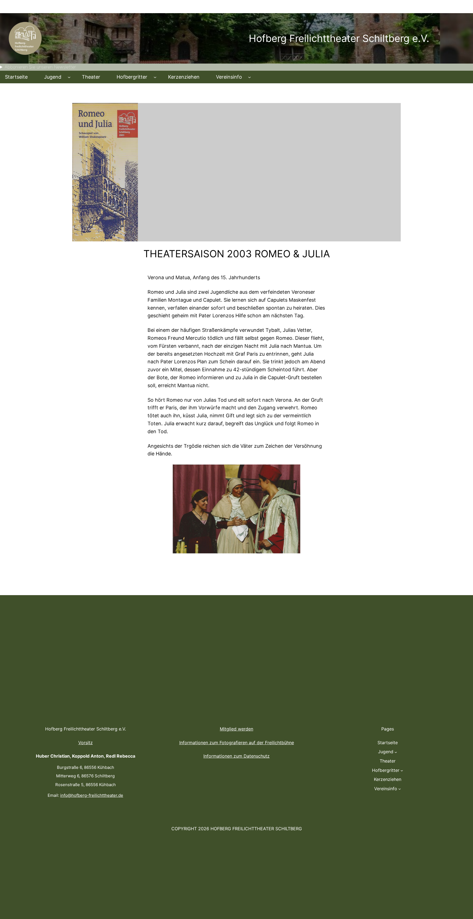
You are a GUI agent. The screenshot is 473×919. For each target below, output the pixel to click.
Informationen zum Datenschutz (236, 756)
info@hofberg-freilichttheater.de (91, 795)
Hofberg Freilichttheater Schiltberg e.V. (339, 38)
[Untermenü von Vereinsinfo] (249, 77)
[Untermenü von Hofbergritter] (155, 77)
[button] (156, 509)
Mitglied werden (236, 729)
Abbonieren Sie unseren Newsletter (40, 67)
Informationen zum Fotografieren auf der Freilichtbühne (236, 742)
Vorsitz (85, 742)
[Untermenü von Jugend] (69, 77)
